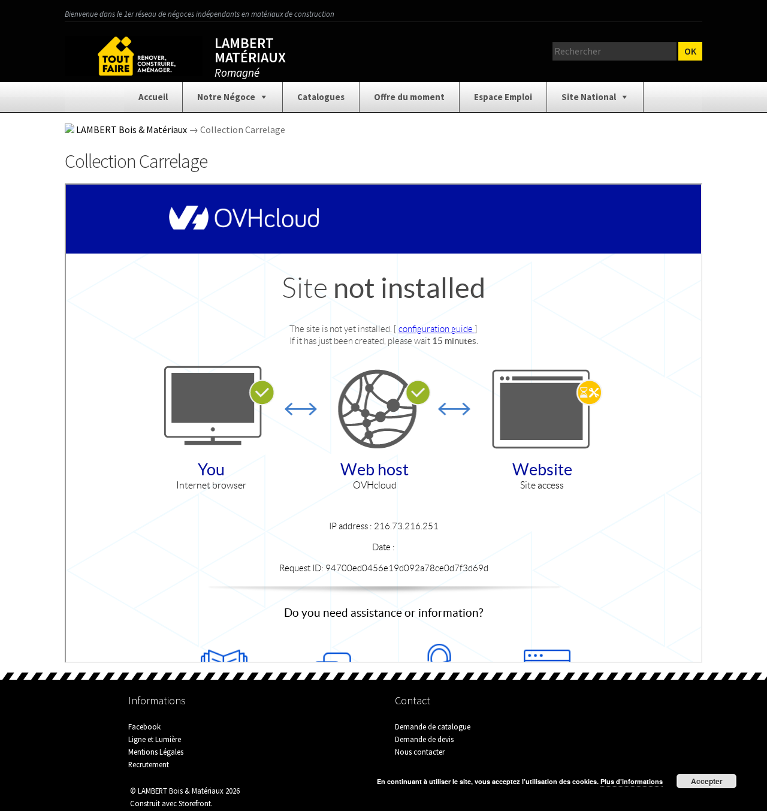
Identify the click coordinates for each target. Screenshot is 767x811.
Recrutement (148, 764)
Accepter (707, 781)
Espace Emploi (503, 96)
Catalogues (321, 96)
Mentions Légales (155, 751)
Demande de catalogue (432, 726)
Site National (588, 96)
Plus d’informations (631, 781)
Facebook (144, 726)
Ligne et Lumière (154, 739)
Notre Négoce (226, 96)
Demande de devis (424, 739)
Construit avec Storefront (170, 803)
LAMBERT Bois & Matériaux (131, 129)
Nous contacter (420, 751)
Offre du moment (409, 96)
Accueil (153, 96)
